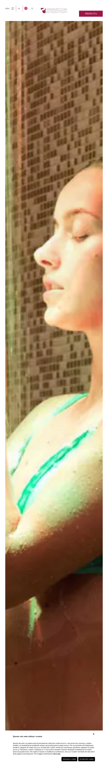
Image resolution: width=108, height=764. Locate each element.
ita (19, 8)
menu (7, 8)
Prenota (91, 13)
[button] (2, 383)
